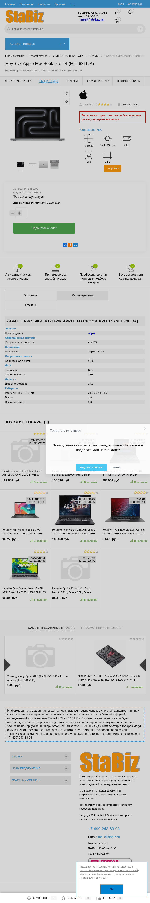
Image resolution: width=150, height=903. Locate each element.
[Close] (145, 428)
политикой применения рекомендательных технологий (109, 870)
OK (111, 889)
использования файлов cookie (96, 874)
